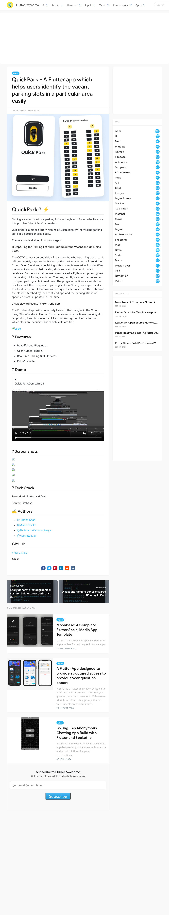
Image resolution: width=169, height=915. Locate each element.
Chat (60, 722)
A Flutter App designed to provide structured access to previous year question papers (81, 675)
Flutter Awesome (27, 5)
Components (120, 5)
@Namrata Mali (26, 535)
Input (88, 5)
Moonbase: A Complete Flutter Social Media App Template (77, 630)
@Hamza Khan (26, 519)
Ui (43, 5)
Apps (138, 5)
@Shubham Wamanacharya (34, 530)
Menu (102, 5)
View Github (19, 552)
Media (55, 5)
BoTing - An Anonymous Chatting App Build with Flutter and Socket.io (76, 733)
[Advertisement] (85, 38)
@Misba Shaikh (26, 525)
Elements (72, 5)
